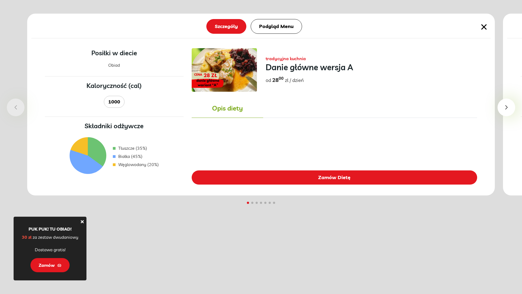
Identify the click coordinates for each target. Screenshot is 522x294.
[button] (506, 107)
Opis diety (227, 108)
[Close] (82, 222)
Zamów (47, 265)
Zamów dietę (334, 177)
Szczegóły (226, 26)
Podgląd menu (276, 26)
